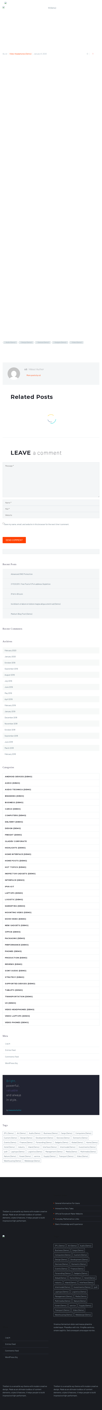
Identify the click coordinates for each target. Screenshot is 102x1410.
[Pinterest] (11, 350)
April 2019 (9, 699)
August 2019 (10, 675)
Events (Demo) (10, 1142)
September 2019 (11, 668)
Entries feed (10, 1050)
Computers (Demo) (15, 815)
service (37, 1156)
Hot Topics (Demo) (15, 867)
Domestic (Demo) (80, 1138)
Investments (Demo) (87, 1147)
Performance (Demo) (17, 945)
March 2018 (9, 748)
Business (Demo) (14, 802)
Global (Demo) (77, 1142)
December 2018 (11, 717)
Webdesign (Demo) (32, 1161)
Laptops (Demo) (14, 893)
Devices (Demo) (43, 342)
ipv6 (5, 1151)
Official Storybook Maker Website (69, 1213)
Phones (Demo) (13, 951)
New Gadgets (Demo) (16, 925)
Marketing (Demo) (15, 906)
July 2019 (8, 681)
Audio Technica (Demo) (18, 789)
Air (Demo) (21, 1133)
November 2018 (11, 723)
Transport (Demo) (66, 1156)
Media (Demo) (71, 1151)
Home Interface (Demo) (18, 854)
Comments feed (12, 1056)
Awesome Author (14, 1110)
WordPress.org (11, 1063)
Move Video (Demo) (15, 919)
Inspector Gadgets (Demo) (20, 874)
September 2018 (11, 736)
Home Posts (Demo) (16, 861)
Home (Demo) (92, 1142)
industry (21, 1147)
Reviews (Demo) (13, 964)
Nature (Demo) (10, 1156)
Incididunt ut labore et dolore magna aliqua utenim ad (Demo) (35, 604)
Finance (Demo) (26, 1142)
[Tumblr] (15, 350)
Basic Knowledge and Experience (69, 1224)
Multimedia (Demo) (88, 1151)
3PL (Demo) (9, 1133)
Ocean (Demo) (25, 1156)
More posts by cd (33, 375)
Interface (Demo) (15, 880)
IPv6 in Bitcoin (17, 594)
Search (96, 551)
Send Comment (14, 540)
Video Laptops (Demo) (17, 1016)
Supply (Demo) (49, 1156)
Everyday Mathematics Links (67, 1219)
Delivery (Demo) (14, 822)
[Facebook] (4, 350)
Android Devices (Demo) (18, 776)
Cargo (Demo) (13, 809)
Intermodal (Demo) (67, 1147)
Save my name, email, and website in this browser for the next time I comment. (36, 524)
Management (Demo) (53, 1151)
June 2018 (9, 742)
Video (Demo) (76, 342)
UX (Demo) (10, 1003)
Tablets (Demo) (14, 990)
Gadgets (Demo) (60, 342)
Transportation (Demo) (19, 996)
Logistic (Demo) (14, 899)
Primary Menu (32, 3)
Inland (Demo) (33, 1147)
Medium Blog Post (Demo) (21, 614)
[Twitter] (8, 350)
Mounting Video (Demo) (18, 912)
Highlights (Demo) (15, 848)
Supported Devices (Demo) (20, 984)
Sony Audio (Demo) (15, 971)
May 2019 (8, 693)
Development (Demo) (44, 1138)
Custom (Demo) (10, 1138)
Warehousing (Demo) (12, 1161)
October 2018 (10, 729)
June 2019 (9, 687)
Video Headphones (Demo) (20, 54)
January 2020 (10, 656)
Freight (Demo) (13, 835)
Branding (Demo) (14, 796)
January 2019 (10, 711)
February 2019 (10, 705)
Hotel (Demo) (9, 1147)
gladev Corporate (16, 841)
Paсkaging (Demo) (15, 938)
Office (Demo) (13, 932)
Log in (7, 1043)
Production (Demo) (16, 958)
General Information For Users (67, 1203)
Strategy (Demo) (14, 977)
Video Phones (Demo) (17, 1022)
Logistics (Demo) (35, 1151)
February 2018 (10, 754)
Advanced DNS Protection (22, 574)
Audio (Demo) (10, 342)
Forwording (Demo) (44, 1142)
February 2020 (10, 650)
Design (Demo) (26, 342)
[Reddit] (22, 350)
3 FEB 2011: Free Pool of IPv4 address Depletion (31, 584)
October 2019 (10, 662)
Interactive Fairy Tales (64, 1208)
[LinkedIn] (19, 350)
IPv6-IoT (9, 886)
